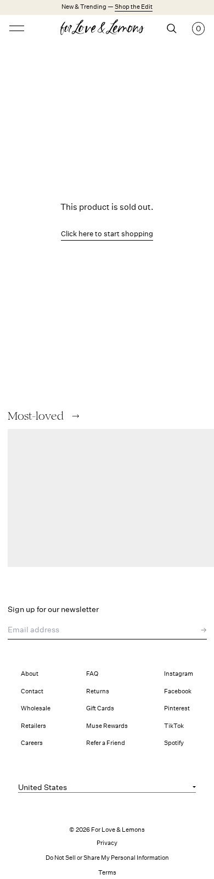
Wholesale (35, 708)
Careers (32, 743)
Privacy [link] (107, 843)
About (29, 674)
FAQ (92, 674)
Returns (97, 691)
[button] (75, 416)
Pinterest (177, 708)
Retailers (33, 726)
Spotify (174, 743)
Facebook (178, 691)
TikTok (174, 726)
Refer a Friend (105, 743)
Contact (32, 691)
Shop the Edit (134, 7)
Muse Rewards (107, 726)
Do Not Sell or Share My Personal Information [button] (107, 858)
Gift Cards (100, 708)
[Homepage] (107, 28)
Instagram (178, 674)
